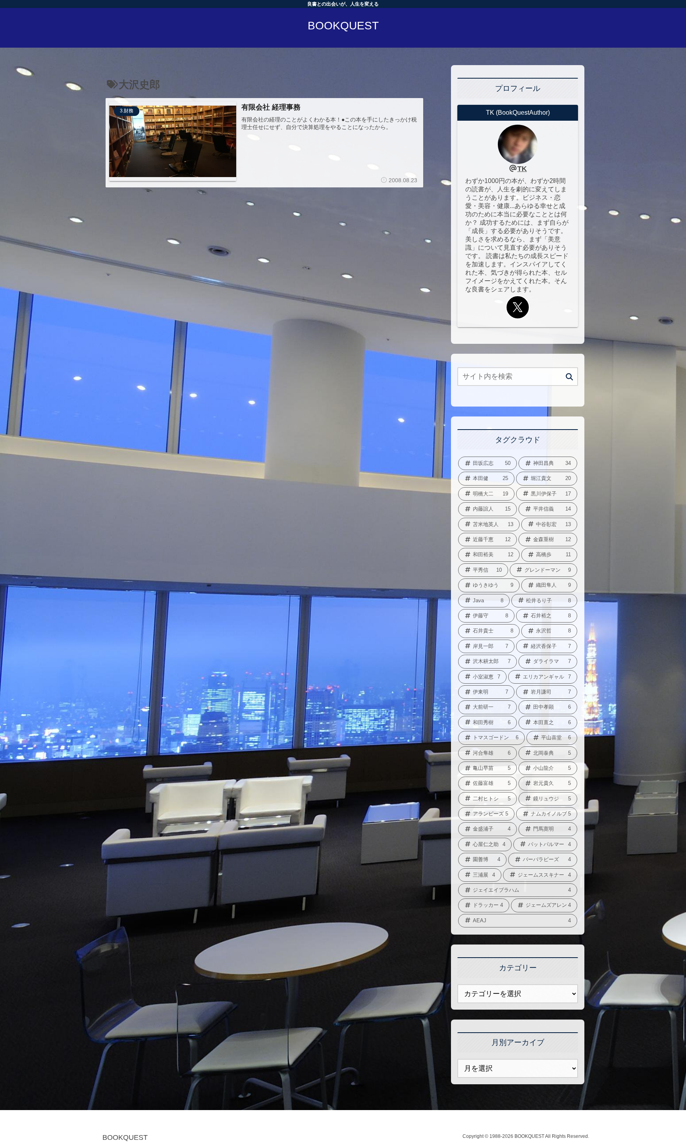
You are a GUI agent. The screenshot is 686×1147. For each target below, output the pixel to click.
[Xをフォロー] (518, 307)
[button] (569, 377)
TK (522, 169)
